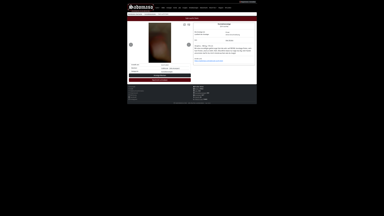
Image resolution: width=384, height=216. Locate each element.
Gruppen (184, 8)
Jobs (180, 8)
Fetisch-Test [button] (212, 8)
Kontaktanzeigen (193, 8)
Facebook (133, 97)
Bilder (163, 8)
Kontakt (132, 87)
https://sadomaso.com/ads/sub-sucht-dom (208, 61)
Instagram (133, 99)
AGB (131, 89)
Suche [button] (157, 8)
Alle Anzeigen (174, 68)
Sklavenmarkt (204, 8)
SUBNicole (164, 68)
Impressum (134, 93)
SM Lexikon (228, 8)
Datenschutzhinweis (137, 91)
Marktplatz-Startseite (135, 14)
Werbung (133, 95)
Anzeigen (169, 8)
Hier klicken (229, 40)
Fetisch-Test (199, 99)
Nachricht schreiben (160, 80)
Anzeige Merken (160, 75)
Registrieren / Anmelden (248, 2)
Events (175, 8)
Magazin (220, 8)
